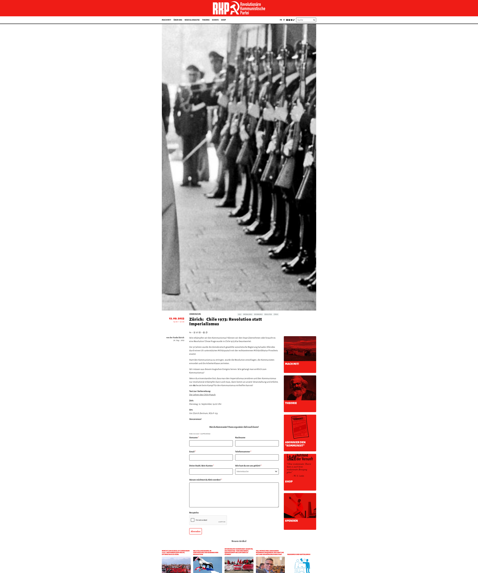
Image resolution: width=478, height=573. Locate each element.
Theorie (205, 20)
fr (281, 20)
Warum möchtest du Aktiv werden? (205, 480)
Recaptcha (194, 513)
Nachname (240, 438)
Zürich (276, 314)
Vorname (194, 438)
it (284, 20)
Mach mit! (166, 20)
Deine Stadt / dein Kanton (201, 466)
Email (192, 452)
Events (215, 20)
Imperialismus (247, 314)
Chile (239, 314)
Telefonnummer (243, 452)
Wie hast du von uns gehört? (248, 466)
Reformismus (258, 314)
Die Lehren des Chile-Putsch (202, 395)
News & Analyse (192, 20)
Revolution (268, 314)
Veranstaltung (195, 314)
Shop (223, 20)
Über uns (178, 20)
